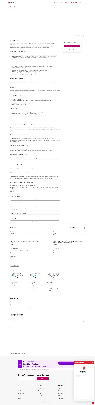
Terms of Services (21, 393)
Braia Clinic (23, 353)
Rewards (19, 390)
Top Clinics (40, 393)
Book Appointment (72, 46)
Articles (19, 400)
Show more (12, 191)
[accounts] (85, 3)
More (62, 2)
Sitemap (59, 400)
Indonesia (13, 353)
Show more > (12, 244)
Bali (16, 353)
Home (19, 388)
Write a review (72, 227)
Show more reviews (14, 265)
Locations (50, 2)
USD (80, 2)
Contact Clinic (35, 221)
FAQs (59, 395)
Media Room (60, 398)
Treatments (56, 2)
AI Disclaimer (20, 398)
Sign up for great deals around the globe (33, 375)
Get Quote (35, 199)
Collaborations (60, 393)
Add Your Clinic (40, 395)
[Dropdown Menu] (52, 2)
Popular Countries (41, 388)
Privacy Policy (20, 395)
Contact (45, 2)
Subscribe (42, 378)
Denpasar (19, 353)
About (59, 388)
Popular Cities (40, 390)
